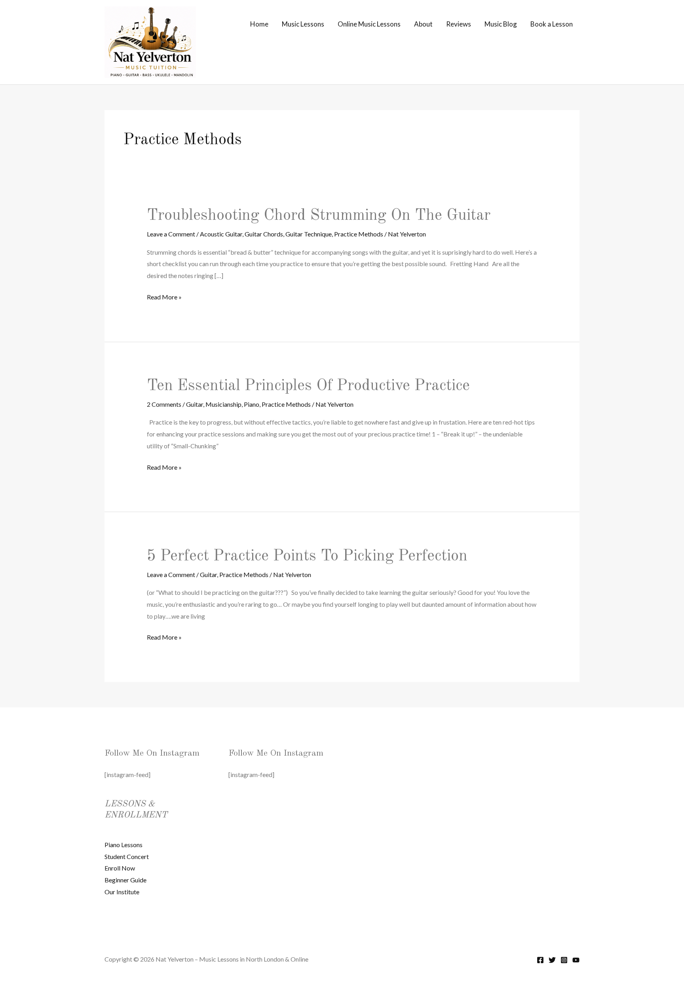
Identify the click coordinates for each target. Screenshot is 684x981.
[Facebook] (540, 960)
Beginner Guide (125, 880)
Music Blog (500, 24)
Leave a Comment (171, 234)
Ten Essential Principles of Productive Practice (308, 386)
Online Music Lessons (369, 24)
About (423, 24)
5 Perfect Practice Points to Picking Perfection (307, 556)
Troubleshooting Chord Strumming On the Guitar (318, 216)
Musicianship (223, 404)
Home (259, 24)
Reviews (458, 24)
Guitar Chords (264, 234)
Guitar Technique (308, 234)
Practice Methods (358, 234)
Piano (251, 404)
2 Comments (164, 404)
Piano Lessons (123, 844)
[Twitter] (552, 960)
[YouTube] (576, 960)
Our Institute (121, 891)
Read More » (164, 298)
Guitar (194, 404)
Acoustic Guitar (221, 234)
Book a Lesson (551, 24)
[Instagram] (564, 960)
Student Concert (126, 856)
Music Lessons (303, 24)
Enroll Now (119, 868)
